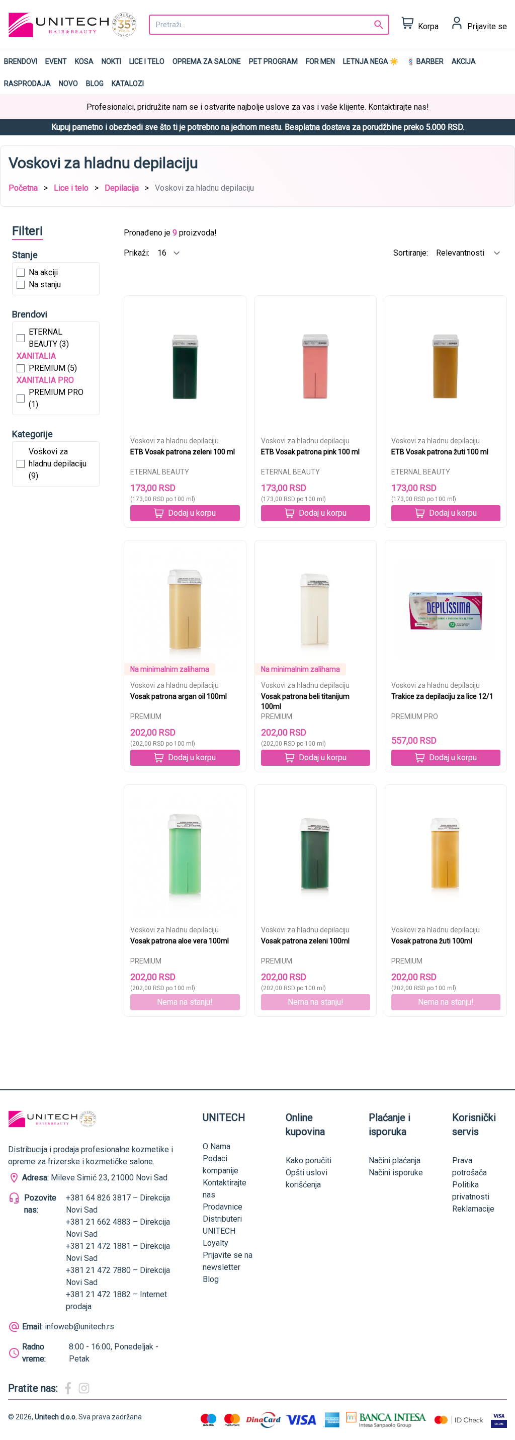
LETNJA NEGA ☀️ (370, 61)
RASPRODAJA (27, 83)
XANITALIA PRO (45, 380)
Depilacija (122, 188)
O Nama (216, 1146)
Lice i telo (146, 61)
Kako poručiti (308, 1160)
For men (320, 61)
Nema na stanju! (185, 1002)
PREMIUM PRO (414, 716)
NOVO (68, 83)
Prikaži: (137, 253)
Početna (23, 188)
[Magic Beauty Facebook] (68, 1388)
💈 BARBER (425, 61)
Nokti (111, 61)
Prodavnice (222, 1207)
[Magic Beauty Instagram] (84, 1388)
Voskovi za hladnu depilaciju (174, 441)
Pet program (273, 61)
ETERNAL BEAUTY (159, 472)
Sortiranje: (411, 253)
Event (56, 61)
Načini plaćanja (394, 1160)
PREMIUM (145, 716)
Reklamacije (473, 1209)
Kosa (84, 61)
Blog (95, 83)
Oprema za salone (207, 61)
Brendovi (20, 61)
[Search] (379, 24)
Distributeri (222, 1219)
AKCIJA (464, 61)
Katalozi (128, 83)
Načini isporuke (396, 1172)
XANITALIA (36, 356)
